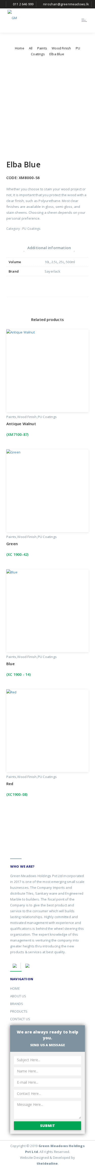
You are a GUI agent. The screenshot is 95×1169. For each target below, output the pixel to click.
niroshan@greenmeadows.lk (66, 4)
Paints (42, 48)
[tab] (49, 247)
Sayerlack (52, 271)
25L (61, 262)
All (31, 48)
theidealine (47, 1163)
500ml (70, 262)
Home (19, 48)
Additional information (49, 247)
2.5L (54, 262)
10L (47, 262)
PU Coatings (31, 228)
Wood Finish (61, 48)
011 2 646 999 (23, 4)
